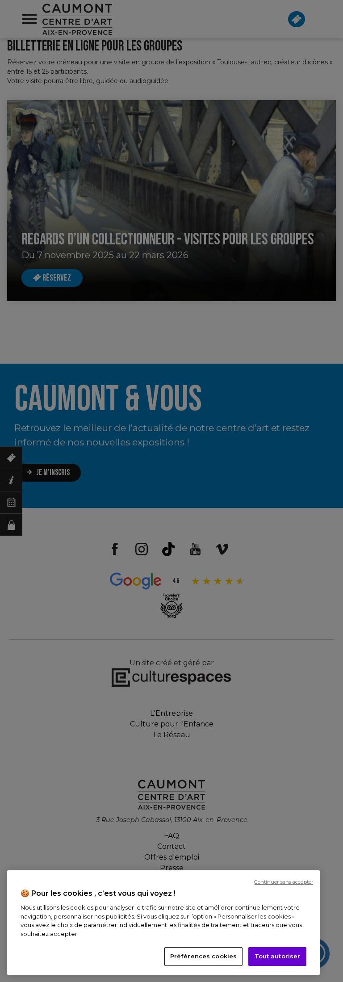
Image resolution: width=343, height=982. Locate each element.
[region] (163, 922)
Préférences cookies (203, 956)
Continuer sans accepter (283, 882)
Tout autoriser (278, 956)
